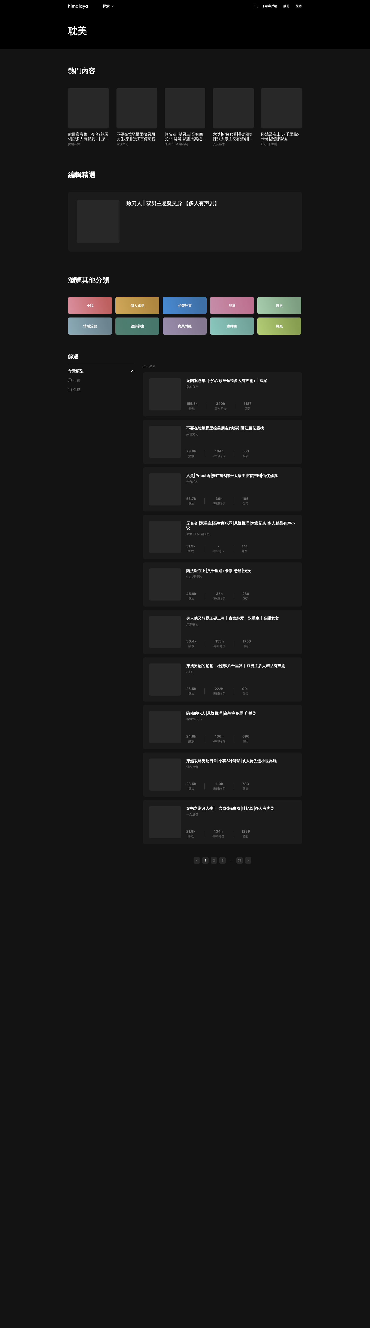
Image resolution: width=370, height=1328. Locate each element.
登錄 (299, 6)
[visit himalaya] (78, 6)
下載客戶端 (269, 6)
